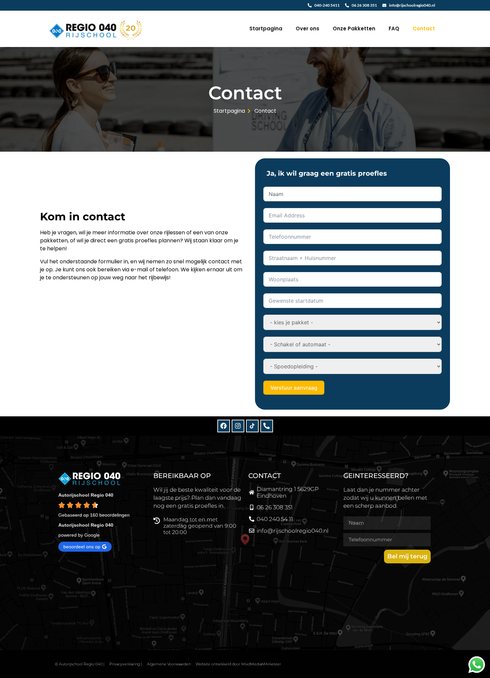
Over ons (307, 28)
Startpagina (265, 28)
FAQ (394, 28)
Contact (424, 28)
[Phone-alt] (266, 426)
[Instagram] (238, 426)
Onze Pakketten (354, 28)
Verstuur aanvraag (293, 387)
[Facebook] (223, 426)
